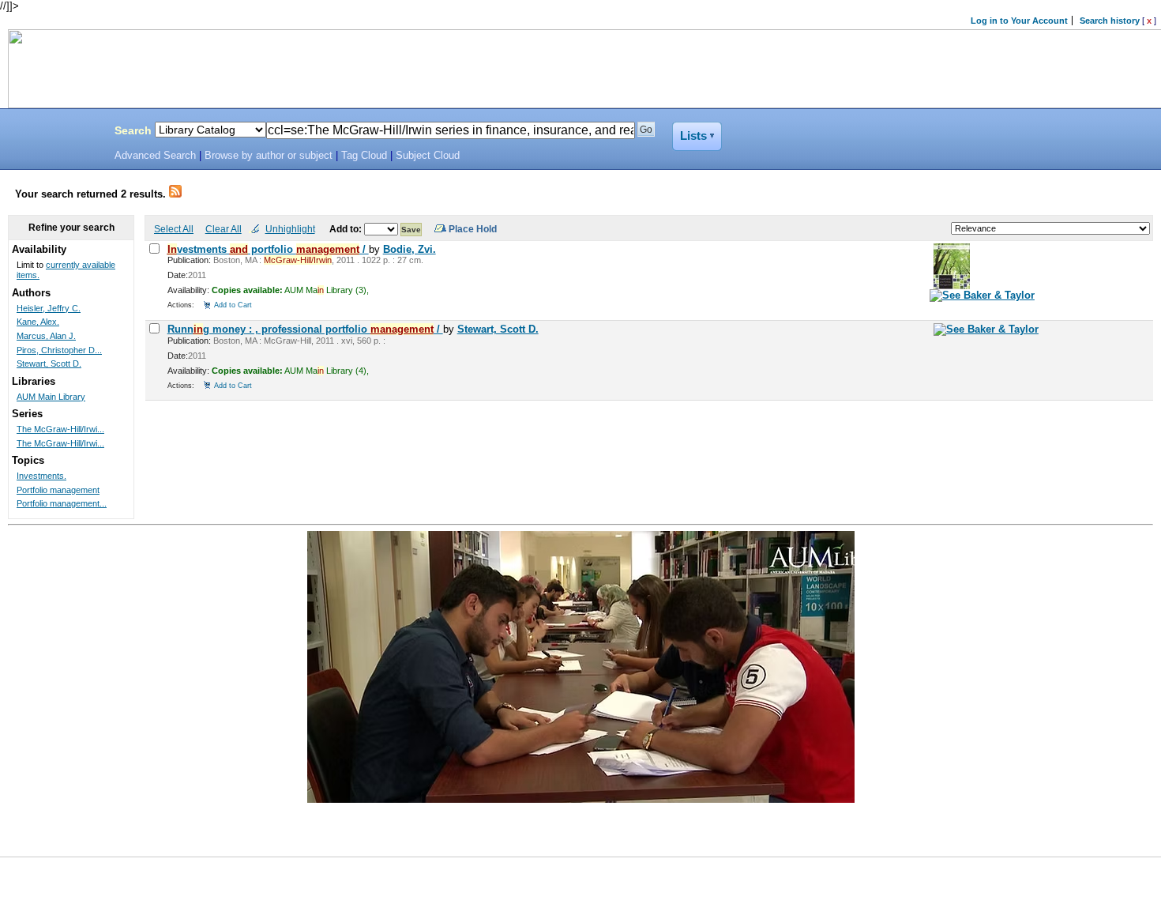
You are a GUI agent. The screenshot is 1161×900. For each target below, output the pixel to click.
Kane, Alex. (38, 321)
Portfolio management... (62, 503)
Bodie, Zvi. (409, 249)
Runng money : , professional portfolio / (305, 329)
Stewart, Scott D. (498, 329)
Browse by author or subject (269, 155)
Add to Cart (233, 304)
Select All (174, 229)
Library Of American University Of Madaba (53, 133)
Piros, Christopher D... (59, 350)
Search (133, 130)
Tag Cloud (364, 155)
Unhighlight (290, 229)
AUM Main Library (51, 396)
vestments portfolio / (268, 249)
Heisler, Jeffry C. (49, 308)
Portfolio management (58, 490)
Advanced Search (155, 155)
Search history (1110, 20)
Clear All (223, 229)
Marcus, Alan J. (46, 336)
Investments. (41, 475)
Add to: (346, 229)
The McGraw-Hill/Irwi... (60, 429)
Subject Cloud (428, 155)
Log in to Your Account (1019, 20)
